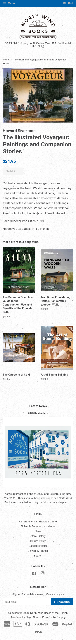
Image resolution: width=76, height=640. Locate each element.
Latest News (38, 406)
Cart (70, 3)
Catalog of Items (38, 545)
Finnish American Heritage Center (38, 521)
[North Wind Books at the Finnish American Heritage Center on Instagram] (42, 574)
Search (38, 555)
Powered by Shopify (53, 617)
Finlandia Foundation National (38, 526)
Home (6, 59)
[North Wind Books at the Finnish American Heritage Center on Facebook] (34, 574)
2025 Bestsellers (38, 412)
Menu (11, 3)
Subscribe (62, 602)
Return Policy (38, 541)
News (38, 531)
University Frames (38, 550)
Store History (38, 536)
